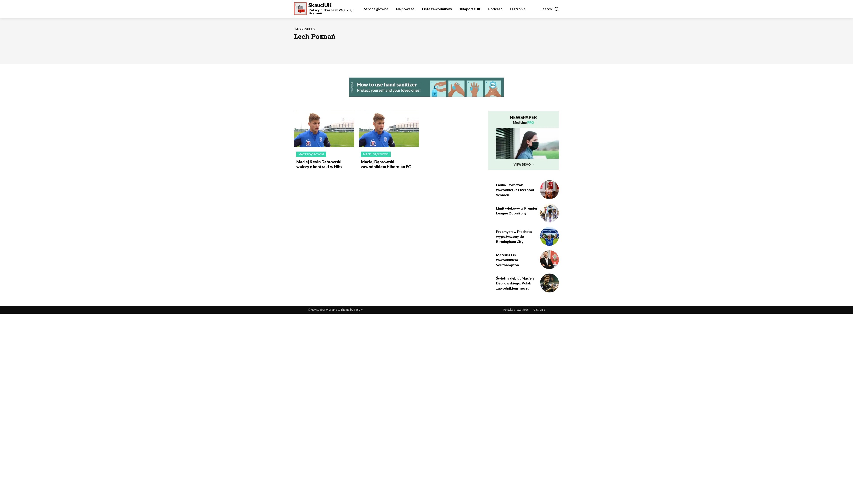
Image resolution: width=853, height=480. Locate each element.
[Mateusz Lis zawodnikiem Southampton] (549, 259)
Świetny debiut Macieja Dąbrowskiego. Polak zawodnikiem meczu (515, 283)
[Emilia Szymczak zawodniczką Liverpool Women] (549, 189)
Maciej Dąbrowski (311, 154)
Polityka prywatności (516, 310)
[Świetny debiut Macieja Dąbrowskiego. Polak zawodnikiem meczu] (549, 283)
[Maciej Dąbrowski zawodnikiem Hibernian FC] (389, 129)
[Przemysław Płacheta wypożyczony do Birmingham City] (549, 236)
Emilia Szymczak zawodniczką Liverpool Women (515, 190)
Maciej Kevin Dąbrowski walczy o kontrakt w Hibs (319, 164)
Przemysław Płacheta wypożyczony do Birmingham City (514, 236)
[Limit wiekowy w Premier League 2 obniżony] (549, 213)
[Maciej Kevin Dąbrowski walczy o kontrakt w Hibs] (324, 129)
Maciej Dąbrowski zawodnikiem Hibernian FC (386, 164)
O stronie (539, 310)
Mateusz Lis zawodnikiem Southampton (507, 260)
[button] (549, 9)
